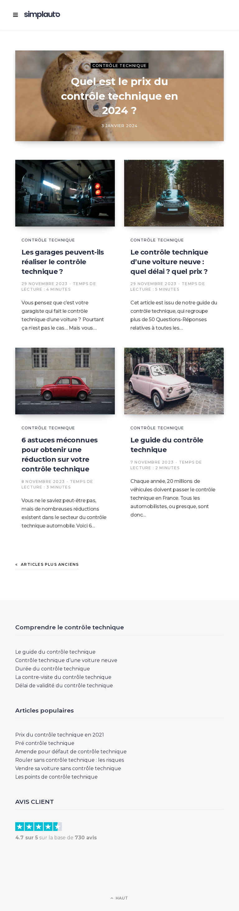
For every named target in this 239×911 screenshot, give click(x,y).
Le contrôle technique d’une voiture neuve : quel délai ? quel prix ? (169, 262)
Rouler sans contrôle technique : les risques (69, 760)
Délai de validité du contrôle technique (64, 686)
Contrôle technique (119, 65)
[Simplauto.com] (42, 15)
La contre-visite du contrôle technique (63, 677)
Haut (122, 898)
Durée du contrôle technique (52, 669)
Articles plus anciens (50, 564)
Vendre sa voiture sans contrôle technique (68, 768)
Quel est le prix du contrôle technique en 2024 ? (119, 95)
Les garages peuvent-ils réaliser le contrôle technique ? (62, 262)
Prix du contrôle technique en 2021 (59, 735)
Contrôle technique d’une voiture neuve (66, 660)
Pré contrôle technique (44, 743)
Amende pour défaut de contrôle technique (71, 752)
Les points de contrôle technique (56, 777)
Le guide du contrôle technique (55, 652)
